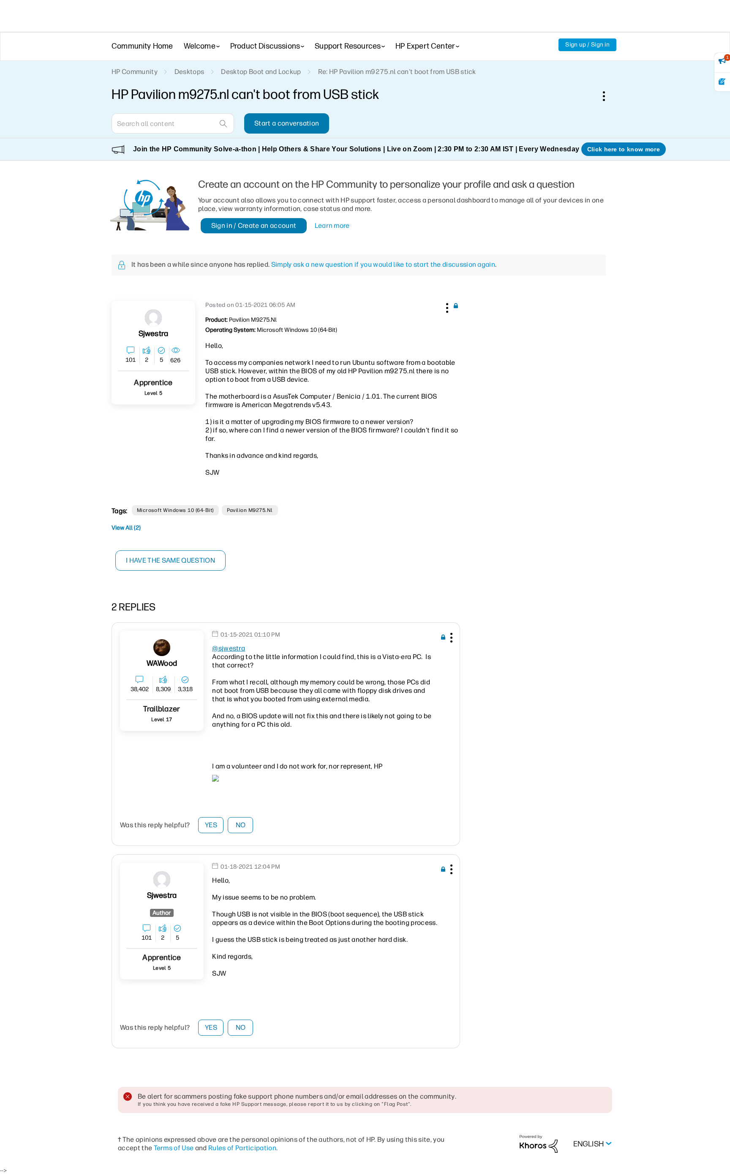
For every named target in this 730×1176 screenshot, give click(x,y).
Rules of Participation (242, 1148)
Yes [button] (211, 825)
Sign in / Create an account (254, 226)
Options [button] (608, 96)
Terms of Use (174, 1148)
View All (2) (126, 527)
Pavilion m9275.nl (250, 510)
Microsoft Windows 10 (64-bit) (175, 510)
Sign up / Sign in (587, 44)
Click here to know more (623, 149)
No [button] (241, 825)
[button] (446, 306)
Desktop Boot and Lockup (261, 72)
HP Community (135, 72)
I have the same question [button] (170, 560)
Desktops (189, 72)
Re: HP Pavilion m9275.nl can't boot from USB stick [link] (397, 72)
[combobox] (173, 123)
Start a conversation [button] (286, 123)
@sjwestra (228, 648)
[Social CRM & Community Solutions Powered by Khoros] (539, 1143)
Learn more (332, 226)
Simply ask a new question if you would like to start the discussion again (383, 264)
